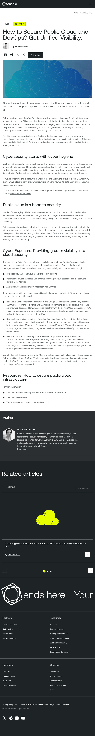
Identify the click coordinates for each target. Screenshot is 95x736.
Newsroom (6, 681)
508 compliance (63, 704)
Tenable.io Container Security (50, 319)
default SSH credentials (20, 193)
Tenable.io (74, 293)
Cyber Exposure (25, 262)
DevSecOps (25, 239)
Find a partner (7, 629)
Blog (7, 24)
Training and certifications (60, 634)
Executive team (8, 676)
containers (26, 124)
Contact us (54, 672)
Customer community (58, 643)
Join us (52, 690)
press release (21, 397)
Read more (22, 449)
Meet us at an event (58, 685)
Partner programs (9, 638)
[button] (4, 570)
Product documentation (59, 638)
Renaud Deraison (22, 46)
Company (19, 24)
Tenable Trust (55, 647)
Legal (52, 704)
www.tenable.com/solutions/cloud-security (30, 402)
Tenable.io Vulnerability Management (72, 325)
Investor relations (9, 685)
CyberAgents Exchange (59, 652)
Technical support (57, 629)
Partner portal (7, 634)
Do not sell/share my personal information (31, 704)
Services (53, 625)
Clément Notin (14, 554)
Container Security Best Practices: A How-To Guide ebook (40, 392)
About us (6, 672)
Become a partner (9, 625)
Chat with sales (56, 681)
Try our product (56, 676)
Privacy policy (7, 704)
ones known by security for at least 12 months (67, 173)
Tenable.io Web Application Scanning (53, 336)
